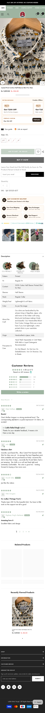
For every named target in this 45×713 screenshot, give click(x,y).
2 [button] (19, 531)
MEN (2, 8)
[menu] (2, 14)
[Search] (8, 14)
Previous (2, 235)
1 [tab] (22, 638)
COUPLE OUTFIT (26, 8)
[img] (6, 406)
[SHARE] (42, 151)
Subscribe (35, 174)
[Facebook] (3, 687)
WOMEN (10, 8)
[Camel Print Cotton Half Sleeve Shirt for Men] (22, 611)
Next (43, 235)
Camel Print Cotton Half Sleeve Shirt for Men (22, 630)
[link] (38, 151)
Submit (38, 679)
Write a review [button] (22, 392)
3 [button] (23, 531)
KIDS (17, 8)
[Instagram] (9, 687)
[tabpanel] (22, 616)
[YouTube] (20, 687)
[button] (13, 377)
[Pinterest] (14, 687)
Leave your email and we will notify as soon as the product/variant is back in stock (21, 168)
